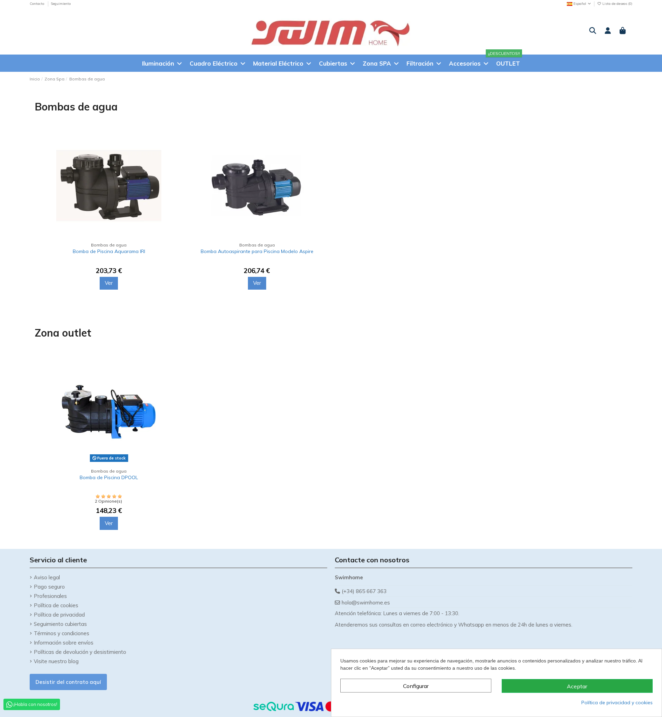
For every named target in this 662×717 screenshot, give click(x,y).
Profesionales (50, 596)
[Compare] (174, 143)
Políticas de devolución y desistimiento (80, 652)
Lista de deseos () (616, 3)
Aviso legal (47, 577)
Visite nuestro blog (56, 661)
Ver (109, 283)
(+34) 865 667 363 (364, 591)
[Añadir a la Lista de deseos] (174, 156)
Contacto (37, 3)
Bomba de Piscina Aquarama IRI (109, 251)
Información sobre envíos (63, 642)
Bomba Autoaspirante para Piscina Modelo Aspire (257, 251)
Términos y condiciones (61, 633)
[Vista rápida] (174, 168)
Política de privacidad (59, 614)
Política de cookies (56, 605)
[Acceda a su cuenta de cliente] (607, 31)
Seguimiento (61, 3)
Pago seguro (49, 586)
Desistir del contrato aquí (68, 682)
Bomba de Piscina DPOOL (109, 477)
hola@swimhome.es (366, 602)
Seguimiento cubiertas (60, 624)
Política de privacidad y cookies (617, 702)
